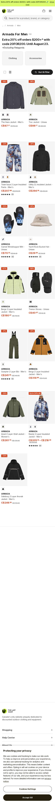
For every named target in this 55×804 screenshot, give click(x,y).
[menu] (50, 11)
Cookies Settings (27, 789)
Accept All (27, 797)
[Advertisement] (27, 558)
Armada (10, 26)
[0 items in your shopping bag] (43, 11)
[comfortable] (10, 72)
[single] (4, 72)
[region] (27, 775)
